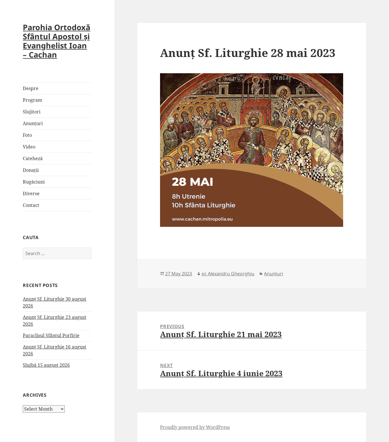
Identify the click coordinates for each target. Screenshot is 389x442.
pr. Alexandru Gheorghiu (228, 273)
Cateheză (33, 158)
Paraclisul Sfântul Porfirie (51, 335)
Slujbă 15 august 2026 (46, 365)
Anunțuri (33, 123)
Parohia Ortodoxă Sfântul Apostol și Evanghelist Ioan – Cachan (56, 41)
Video (29, 147)
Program (32, 100)
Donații (31, 170)
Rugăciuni (34, 182)
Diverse (31, 193)
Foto (27, 135)
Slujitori (31, 112)
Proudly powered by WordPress (195, 427)
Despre (30, 88)
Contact (31, 205)
